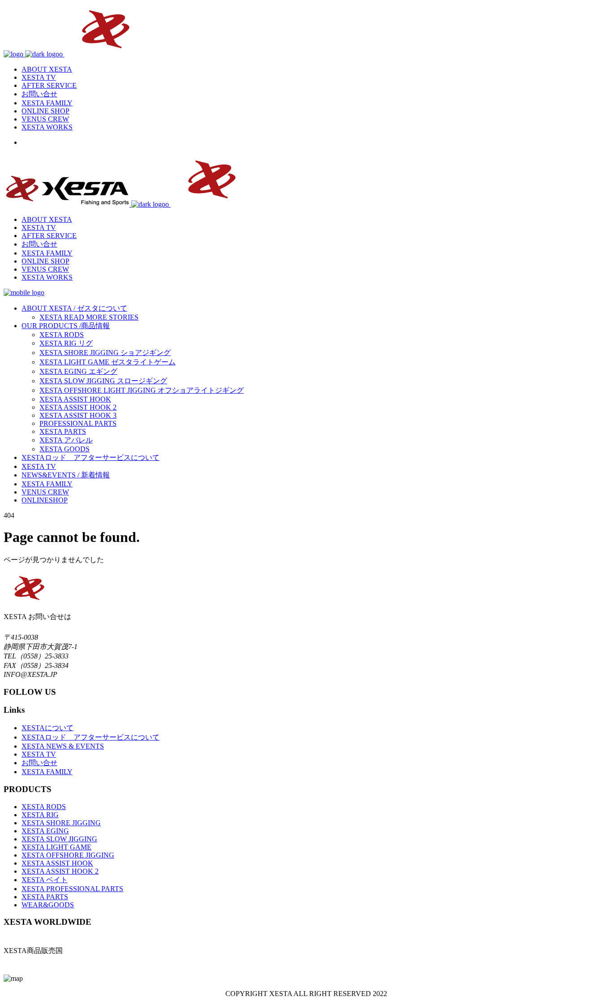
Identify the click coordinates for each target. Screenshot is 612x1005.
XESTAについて (47, 728)
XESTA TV (39, 754)
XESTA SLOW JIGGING (59, 839)
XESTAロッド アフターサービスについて (90, 737)
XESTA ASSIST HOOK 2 (60, 871)
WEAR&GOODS (48, 905)
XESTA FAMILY (47, 771)
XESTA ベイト (45, 880)
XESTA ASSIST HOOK (57, 863)
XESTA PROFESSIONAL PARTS (72, 888)
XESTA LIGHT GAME (56, 847)
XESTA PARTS (45, 897)
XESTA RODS (44, 806)
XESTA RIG (40, 815)
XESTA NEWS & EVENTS (63, 746)
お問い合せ (39, 763)
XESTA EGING (45, 831)
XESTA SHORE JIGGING (61, 823)
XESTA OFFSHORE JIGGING (68, 855)
